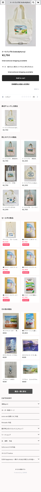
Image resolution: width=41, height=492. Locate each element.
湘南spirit (5, 404)
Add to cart (20, 78)
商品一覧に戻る (20, 391)
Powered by (18, 472)
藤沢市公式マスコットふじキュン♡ (12, 429)
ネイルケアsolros (7, 453)
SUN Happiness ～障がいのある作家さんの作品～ (18, 459)
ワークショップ (6, 435)
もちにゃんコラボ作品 (8, 447)
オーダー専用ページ (8, 410)
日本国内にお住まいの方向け (20, 84)
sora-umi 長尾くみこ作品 (10, 416)
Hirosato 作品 (6, 422)
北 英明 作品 (7, 441)
